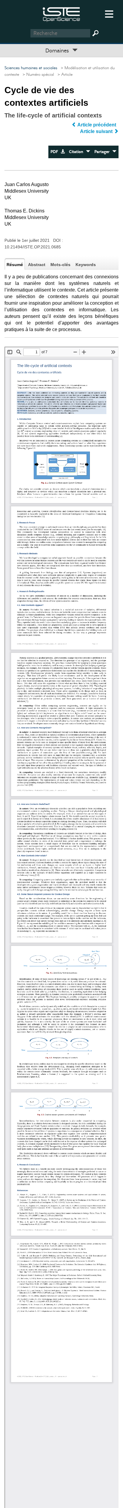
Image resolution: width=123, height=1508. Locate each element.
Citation (77, 151)
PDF (55, 151)
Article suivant (97, 131)
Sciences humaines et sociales (30, 68)
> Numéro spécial (37, 75)
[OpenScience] (61, 13)
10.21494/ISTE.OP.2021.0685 (32, 246)
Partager (103, 151)
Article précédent (96, 124)
